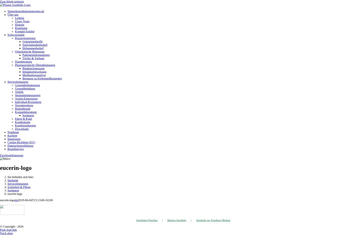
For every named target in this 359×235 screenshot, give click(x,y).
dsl (16, 200)
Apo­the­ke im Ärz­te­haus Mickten (213, 220)
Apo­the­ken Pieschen (146, 220)
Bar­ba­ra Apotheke (176, 220)
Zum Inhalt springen (12, 1)
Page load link (8, 229)
